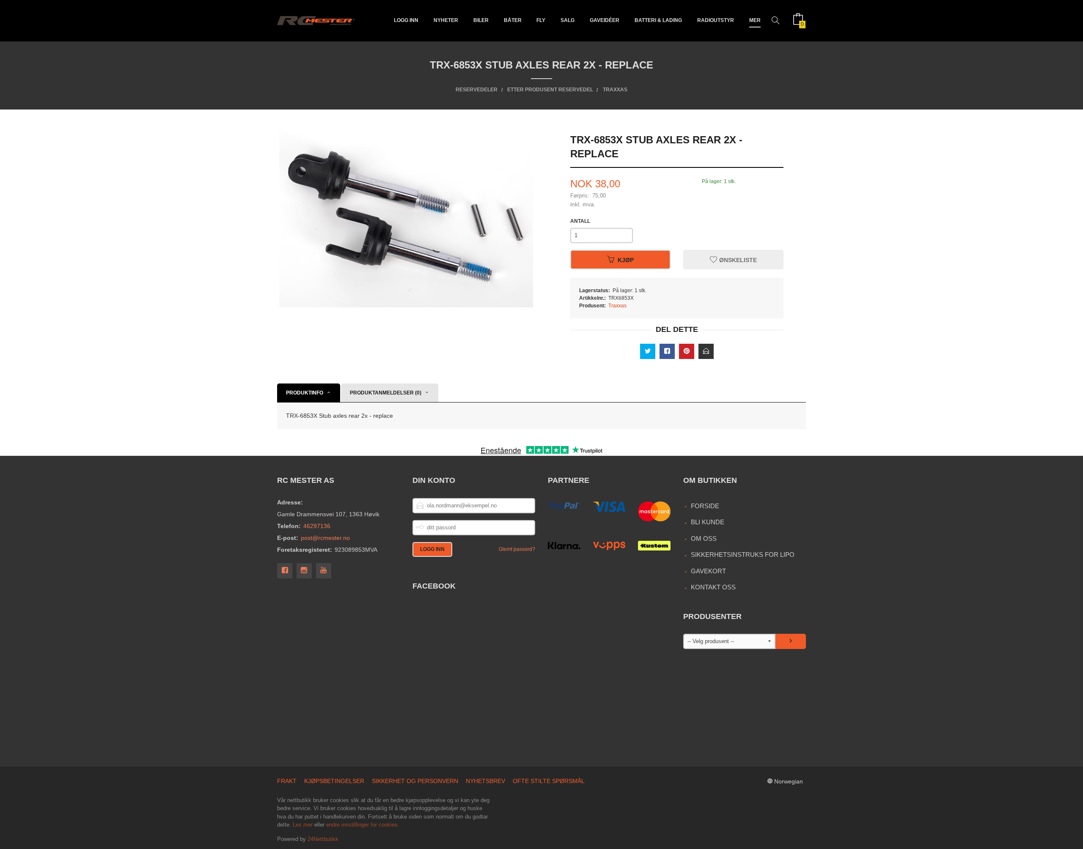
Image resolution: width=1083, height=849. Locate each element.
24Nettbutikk (323, 839)
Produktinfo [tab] (304, 393)
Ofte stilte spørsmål (549, 781)
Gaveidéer (604, 20)
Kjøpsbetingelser (334, 781)
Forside (705, 505)
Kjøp (626, 259)
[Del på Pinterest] (686, 351)
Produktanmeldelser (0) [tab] (385, 393)
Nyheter (446, 20)
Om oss (704, 538)
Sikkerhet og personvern (415, 781)
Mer (755, 20)
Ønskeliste (737, 259)
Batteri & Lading (658, 20)
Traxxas (617, 306)
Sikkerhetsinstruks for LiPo (742, 554)
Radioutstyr (715, 20)
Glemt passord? (517, 549)
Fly (540, 20)
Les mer (303, 825)
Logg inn (406, 20)
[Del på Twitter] (647, 351)
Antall (580, 221)
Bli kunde (707, 522)
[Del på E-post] (706, 351)
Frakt (287, 781)
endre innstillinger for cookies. (362, 825)
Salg (567, 20)
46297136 (316, 526)
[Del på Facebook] (667, 351)
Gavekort (708, 571)
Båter (513, 20)
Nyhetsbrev (485, 781)
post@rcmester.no (325, 537)
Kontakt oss (713, 587)
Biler (481, 20)
